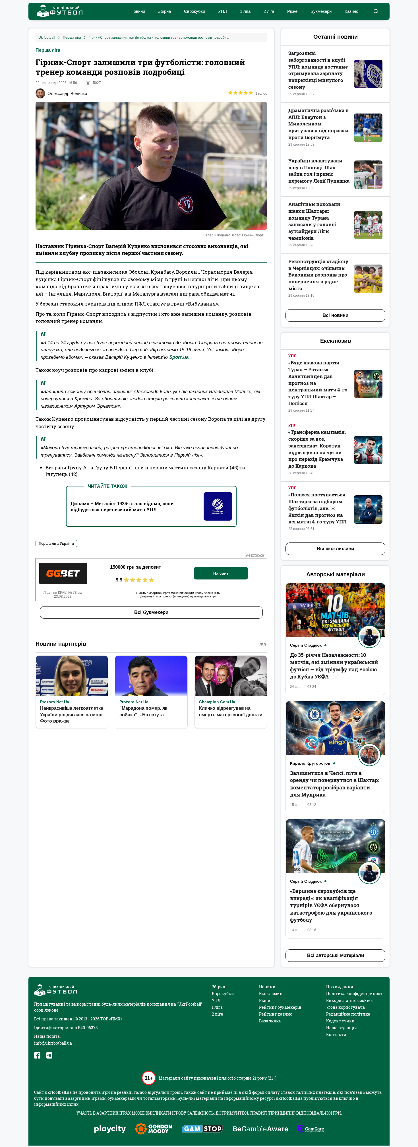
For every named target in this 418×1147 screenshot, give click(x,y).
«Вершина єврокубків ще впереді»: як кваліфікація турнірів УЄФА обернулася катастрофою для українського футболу (331, 905)
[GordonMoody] (153, 1129)
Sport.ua (179, 357)
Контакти (336, 1034)
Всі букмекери (151, 612)
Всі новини (335, 315)
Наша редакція (341, 1027)
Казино (351, 11)
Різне (292, 11)
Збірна (164, 11)
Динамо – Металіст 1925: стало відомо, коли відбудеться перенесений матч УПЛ (122, 506)
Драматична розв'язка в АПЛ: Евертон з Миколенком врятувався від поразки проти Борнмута (318, 124)
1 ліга (245, 11)
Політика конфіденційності (355, 993)
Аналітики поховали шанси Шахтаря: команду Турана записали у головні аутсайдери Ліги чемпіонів (314, 221)
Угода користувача (345, 1007)
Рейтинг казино (275, 1014)
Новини (138, 11)
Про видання (339, 986)
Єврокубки (194, 11)
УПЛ (222, 11)
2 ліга (269, 11)
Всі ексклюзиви (335, 548)
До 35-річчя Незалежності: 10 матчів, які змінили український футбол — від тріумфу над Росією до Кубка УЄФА (334, 665)
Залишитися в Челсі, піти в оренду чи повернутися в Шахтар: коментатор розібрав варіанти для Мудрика (334, 784)
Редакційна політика (348, 1014)
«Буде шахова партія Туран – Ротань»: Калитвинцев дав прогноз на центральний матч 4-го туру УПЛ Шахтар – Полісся (317, 383)
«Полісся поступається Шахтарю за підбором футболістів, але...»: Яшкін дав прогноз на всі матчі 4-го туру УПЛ (317, 508)
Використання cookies (349, 1000)
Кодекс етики (340, 1021)
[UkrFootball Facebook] (37, 1055)
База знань (270, 1021)
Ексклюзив (270, 993)
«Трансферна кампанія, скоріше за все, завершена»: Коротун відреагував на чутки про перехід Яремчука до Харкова (317, 449)
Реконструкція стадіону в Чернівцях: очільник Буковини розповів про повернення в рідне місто (318, 275)
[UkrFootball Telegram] (49, 1055)
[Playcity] (110, 1129)
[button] (375, 11)
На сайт (221, 573)
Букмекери (321, 11)
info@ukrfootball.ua (53, 1043)
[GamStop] (202, 1129)
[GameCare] (311, 1129)
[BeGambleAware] (260, 1129)
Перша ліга (48, 50)
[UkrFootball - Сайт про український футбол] (56, 11)
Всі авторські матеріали (335, 955)
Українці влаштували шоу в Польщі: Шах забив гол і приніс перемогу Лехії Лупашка (318, 170)
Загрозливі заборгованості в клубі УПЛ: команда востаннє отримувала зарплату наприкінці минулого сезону (318, 70)
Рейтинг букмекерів (280, 1007)
